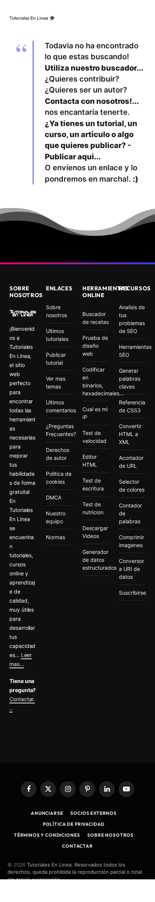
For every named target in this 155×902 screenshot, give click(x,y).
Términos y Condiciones (47, 835)
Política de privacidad (74, 824)
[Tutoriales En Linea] (22, 313)
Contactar (77, 846)
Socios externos (93, 813)
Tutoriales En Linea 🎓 (32, 18)
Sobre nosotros (110, 835)
